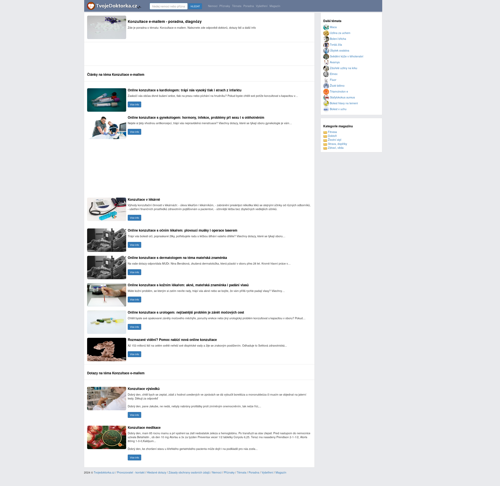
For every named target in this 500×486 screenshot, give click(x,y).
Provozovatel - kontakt (131, 472)
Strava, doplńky (337, 144)
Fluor (332, 80)
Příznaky (224, 6)
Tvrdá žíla (335, 44)
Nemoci (212, 6)
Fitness (332, 132)
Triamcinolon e (338, 91)
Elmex (333, 74)
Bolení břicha (337, 39)
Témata (236, 6)
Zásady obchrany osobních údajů (189, 472)
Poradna (248, 6)
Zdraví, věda (335, 148)
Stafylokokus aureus (342, 97)
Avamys (334, 62)
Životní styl (334, 140)
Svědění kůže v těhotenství (346, 56)
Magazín (275, 6)
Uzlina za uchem (339, 33)
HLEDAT (195, 6)
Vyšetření (262, 6)
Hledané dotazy (156, 472)
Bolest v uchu (337, 109)
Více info (134, 104)
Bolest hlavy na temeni (343, 103)
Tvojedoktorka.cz (104, 472)
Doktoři (332, 136)
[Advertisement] (158, 54)
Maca (333, 27)
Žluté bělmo (337, 85)
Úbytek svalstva (339, 50)
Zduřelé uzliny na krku (343, 68)
